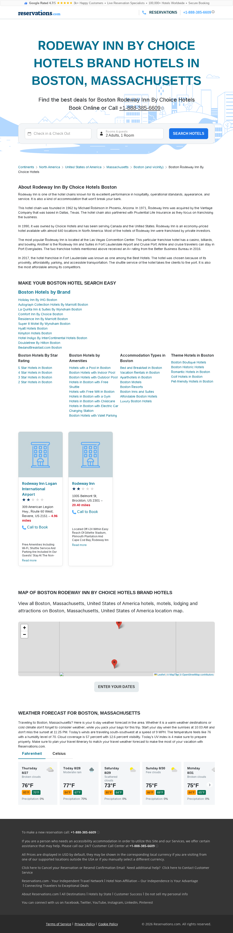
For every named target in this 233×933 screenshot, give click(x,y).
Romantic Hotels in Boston (190, 372)
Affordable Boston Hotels (138, 396)
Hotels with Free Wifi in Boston (91, 391)
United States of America (83, 167)
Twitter (85, 902)
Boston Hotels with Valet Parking (93, 415)
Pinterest (146, 902)
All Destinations (74, 894)
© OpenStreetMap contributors (197, 674)
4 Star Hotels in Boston (35, 372)
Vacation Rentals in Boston (140, 372)
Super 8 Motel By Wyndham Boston (44, 323)
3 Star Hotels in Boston (35, 377)
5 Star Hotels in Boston (35, 368)
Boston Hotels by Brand (44, 292)
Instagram (115, 902)
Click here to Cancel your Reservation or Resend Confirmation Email (73, 867)
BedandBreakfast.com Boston (40, 347)
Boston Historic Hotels (187, 367)
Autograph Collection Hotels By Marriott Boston (53, 304)
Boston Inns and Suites (137, 391)
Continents (26, 167)
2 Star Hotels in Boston (35, 382)
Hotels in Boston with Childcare (92, 401)
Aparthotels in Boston (136, 377)
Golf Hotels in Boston (187, 376)
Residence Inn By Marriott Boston (43, 319)
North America (49, 167)
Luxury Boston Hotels (136, 401)
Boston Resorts (131, 387)
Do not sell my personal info (166, 894)
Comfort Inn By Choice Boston (40, 314)
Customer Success (128, 894)
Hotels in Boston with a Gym (89, 396)
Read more (29, 560)
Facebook (72, 902)
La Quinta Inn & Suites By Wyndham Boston (50, 309)
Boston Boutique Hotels (188, 362)
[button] (119, 624)
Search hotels (188, 133)
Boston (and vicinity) (149, 167)
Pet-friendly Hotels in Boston (192, 381)
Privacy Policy (85, 924)
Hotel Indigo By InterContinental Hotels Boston (52, 338)
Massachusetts (117, 167)
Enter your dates (116, 687)
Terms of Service (58, 924)
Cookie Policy (108, 924)
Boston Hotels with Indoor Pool (92, 372)
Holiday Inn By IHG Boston (37, 300)
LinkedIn (131, 902)
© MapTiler (173, 674)
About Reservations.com (40, 894)
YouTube (99, 902)
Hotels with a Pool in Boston (90, 368)
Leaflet (161, 674)
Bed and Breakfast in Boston (141, 368)
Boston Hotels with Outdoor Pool (93, 377)
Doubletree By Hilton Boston (39, 343)
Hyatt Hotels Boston (33, 328)
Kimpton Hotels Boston (35, 333)
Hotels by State (100, 894)
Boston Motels (131, 382)
